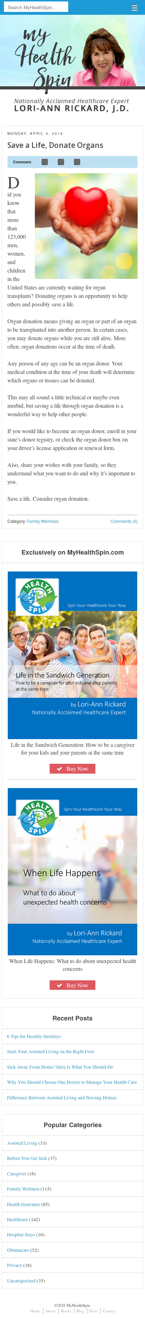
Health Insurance (23, 1204)
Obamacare (18, 1250)
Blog (80, 1310)
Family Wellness (42, 521)
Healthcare (17, 1219)
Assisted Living (22, 1142)
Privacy (14, 1265)
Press (93, 1310)
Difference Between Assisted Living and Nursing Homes (61, 1097)
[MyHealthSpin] (72, 58)
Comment (22, 161)
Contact (109, 1310)
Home (35, 1310)
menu (134, 8)
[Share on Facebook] (45, 162)
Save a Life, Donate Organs (55, 145)
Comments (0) (124, 521)
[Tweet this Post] (61, 162)
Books (66, 1310)
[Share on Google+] (77, 162)
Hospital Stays (21, 1234)
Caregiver (16, 1173)
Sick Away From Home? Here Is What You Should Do (60, 1066)
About (50, 1310)
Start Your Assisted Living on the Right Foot (50, 1051)
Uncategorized (21, 1280)
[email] (129, 162)
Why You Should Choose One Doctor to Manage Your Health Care (72, 1082)
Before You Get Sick (27, 1158)
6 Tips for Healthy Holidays (34, 1036)
